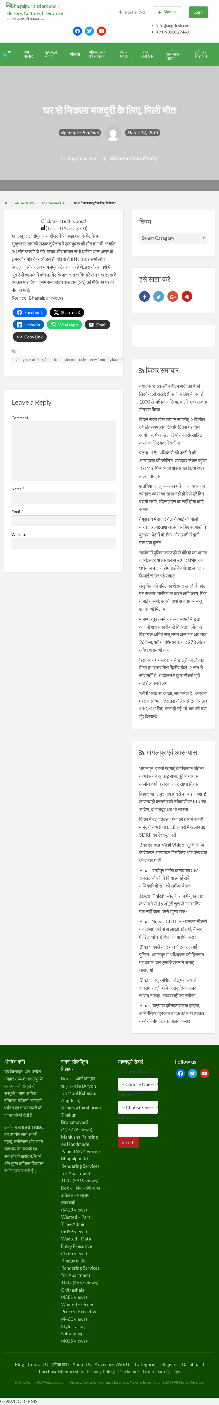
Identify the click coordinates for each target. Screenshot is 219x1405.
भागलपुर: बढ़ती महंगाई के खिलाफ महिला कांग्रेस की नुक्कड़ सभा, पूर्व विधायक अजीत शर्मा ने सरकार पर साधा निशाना (171, 776)
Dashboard (193, 1364)
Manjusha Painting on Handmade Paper (79, 1144)
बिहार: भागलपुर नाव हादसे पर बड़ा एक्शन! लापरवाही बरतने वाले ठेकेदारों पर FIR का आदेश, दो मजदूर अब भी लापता (172, 801)
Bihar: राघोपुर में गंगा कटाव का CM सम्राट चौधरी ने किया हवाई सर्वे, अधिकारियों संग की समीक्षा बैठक (168, 878)
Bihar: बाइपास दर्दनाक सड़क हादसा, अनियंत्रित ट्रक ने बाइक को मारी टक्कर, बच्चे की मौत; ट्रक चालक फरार (172, 1013)
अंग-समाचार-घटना (173, 54)
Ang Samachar (81, 158)
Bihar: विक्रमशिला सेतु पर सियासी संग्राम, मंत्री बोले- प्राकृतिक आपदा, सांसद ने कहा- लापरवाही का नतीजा (169, 987)
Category (127, 1094)
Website (18, 534)
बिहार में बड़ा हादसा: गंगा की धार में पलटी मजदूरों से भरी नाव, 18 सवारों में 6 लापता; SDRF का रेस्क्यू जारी (172, 827)
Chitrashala (72, 1290)
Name (17, 488)
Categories (146, 1364)
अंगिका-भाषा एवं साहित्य (98, 54)
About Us (81, 1364)
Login (198, 12)
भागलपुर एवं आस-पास (171, 752)
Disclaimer (128, 1371)
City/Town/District (135, 1071)
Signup (170, 11)
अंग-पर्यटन (125, 54)
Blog (19, 1364)
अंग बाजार (28, 54)
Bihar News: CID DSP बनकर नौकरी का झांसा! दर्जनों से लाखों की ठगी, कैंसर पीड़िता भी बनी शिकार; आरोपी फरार (173, 929)
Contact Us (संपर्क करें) (48, 1364)
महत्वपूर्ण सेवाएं (51, 54)
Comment (19, 417)
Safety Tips (168, 1371)
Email (17, 511)
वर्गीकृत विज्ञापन (201, 54)
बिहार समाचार (162, 370)
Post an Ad (134, 12)
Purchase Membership (61, 1371)
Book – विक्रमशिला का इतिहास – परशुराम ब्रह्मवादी (80, 1195)
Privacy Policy (101, 1371)
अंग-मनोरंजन (148, 54)
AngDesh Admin (83, 132)
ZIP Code (126, 1117)
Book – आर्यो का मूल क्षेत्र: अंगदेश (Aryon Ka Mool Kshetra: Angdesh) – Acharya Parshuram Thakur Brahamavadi (81, 1100)
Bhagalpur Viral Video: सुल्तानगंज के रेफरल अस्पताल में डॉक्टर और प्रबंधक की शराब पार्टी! (173, 852)
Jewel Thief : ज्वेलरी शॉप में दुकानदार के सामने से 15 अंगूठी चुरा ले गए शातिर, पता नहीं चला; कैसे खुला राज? (171, 903)
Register (169, 1364)
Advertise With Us (113, 1364)
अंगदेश (75, 54)
